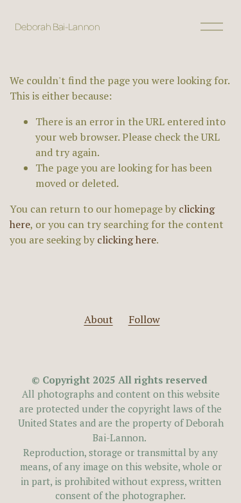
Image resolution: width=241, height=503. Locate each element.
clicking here (126, 240)
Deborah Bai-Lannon (57, 26)
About (98, 319)
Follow (144, 319)
